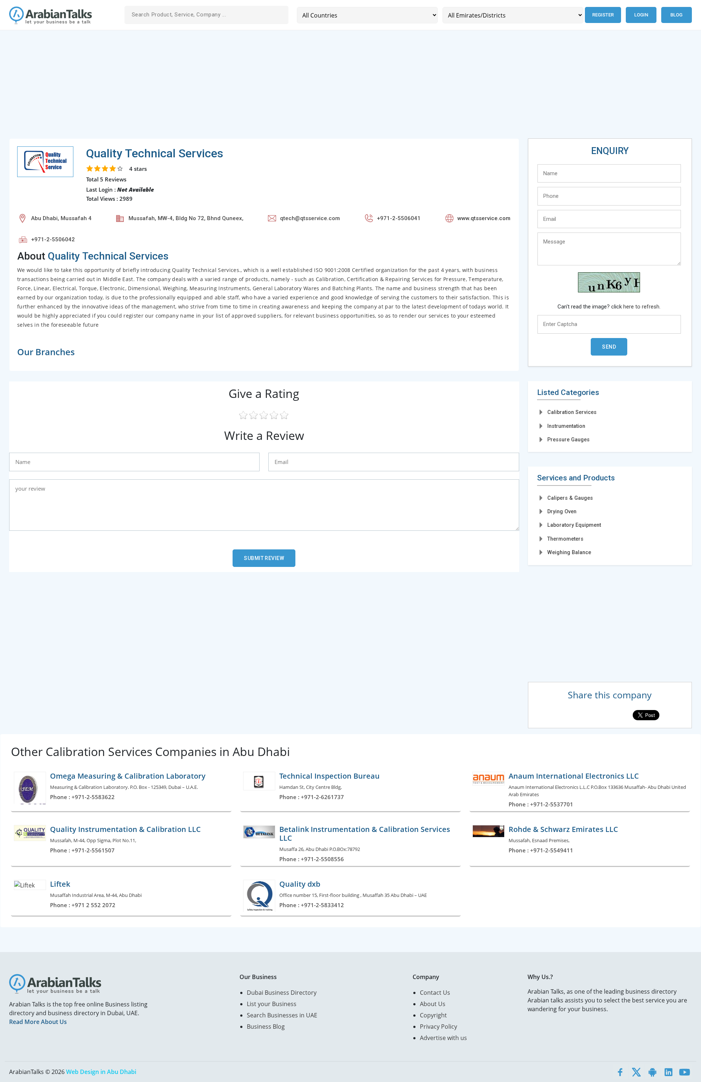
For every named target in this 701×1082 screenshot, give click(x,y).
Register (603, 15)
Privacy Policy (438, 1026)
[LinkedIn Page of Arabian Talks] (668, 1071)
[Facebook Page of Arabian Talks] (620, 1071)
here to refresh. (641, 306)
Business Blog (266, 1026)
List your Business (271, 1004)
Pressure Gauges (568, 439)
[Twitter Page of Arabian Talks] (636, 1071)
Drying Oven (561, 511)
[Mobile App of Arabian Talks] (652, 1071)
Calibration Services (572, 412)
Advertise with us (443, 1038)
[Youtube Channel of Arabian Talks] (684, 1071)
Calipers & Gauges (570, 498)
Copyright (433, 1015)
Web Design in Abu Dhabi (101, 1072)
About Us (432, 1004)
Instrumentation (566, 426)
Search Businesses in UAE (282, 1015)
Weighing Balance (569, 552)
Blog (676, 15)
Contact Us (435, 993)
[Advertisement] (228, 87)
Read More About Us (38, 1022)
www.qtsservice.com (483, 218)
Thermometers (565, 539)
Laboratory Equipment (574, 525)
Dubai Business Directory (282, 993)
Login (641, 15)
